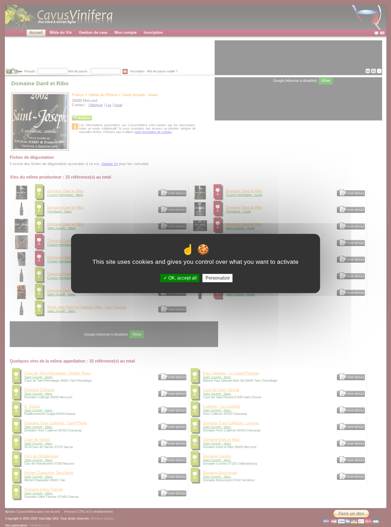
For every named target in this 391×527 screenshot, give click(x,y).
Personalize (218, 278)
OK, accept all (182, 278)
